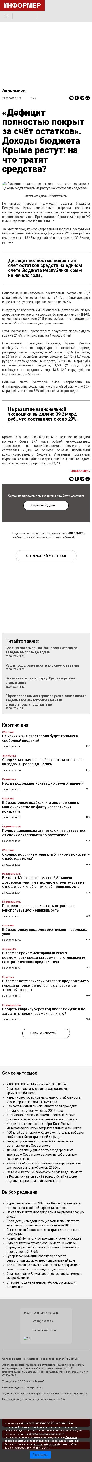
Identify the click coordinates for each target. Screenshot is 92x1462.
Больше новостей (43, 1033)
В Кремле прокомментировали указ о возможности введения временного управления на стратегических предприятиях (46, 700)
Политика (8, 977)
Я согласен (40, 1455)
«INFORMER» (76, 533)
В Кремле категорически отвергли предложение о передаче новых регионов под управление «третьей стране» (45, 985)
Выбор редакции (19, 1192)
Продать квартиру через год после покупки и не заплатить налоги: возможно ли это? (43, 1011)
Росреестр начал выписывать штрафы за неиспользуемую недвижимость (38, 908)
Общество (8, 732)
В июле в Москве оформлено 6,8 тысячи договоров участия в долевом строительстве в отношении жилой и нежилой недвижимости (43, 882)
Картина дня (15, 725)
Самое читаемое (19, 1073)
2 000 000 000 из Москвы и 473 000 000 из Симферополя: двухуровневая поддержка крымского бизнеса (38, 1088)
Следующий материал (46, 556)
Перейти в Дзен (43, 505)
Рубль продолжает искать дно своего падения (42, 665)
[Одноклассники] (77, 98)
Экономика (13, 91)
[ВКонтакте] (71, 98)
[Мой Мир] (87, 98)
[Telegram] (82, 98)
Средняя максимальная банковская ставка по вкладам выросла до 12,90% (42, 762)
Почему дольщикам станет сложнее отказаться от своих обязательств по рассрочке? (44, 832)
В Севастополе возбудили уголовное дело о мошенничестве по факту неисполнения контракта (40, 806)
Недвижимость (11, 826)
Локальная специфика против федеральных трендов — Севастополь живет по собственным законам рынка (42, 1154)
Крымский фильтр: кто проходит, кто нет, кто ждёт (44, 1238)
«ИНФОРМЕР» (80, 471)
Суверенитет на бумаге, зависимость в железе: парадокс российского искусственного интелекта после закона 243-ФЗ (43, 1247)
